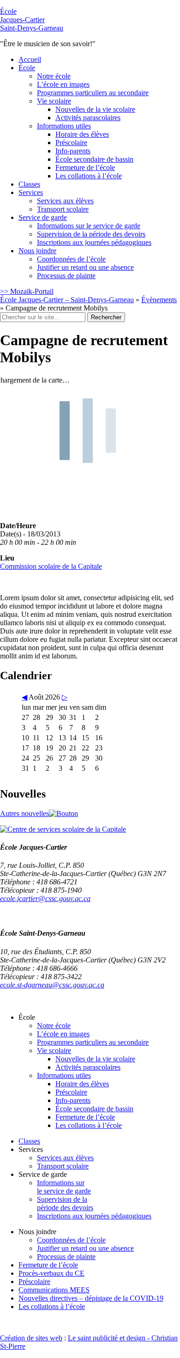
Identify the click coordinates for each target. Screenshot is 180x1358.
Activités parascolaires (87, 118)
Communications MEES (54, 1290)
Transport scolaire (63, 209)
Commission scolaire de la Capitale (51, 566)
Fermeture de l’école (85, 167)
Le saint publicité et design (106, 1338)
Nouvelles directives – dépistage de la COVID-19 (90, 1298)
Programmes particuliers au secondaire (93, 93)
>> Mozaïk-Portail (27, 291)
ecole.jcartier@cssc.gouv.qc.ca (45, 898)
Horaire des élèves (82, 134)
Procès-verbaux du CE (51, 1273)
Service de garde (42, 217)
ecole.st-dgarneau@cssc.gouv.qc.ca (52, 985)
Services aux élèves (65, 201)
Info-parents (72, 151)
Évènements (159, 300)
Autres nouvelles (24, 813)
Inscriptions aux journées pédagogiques (94, 242)
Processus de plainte (66, 276)
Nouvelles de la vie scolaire (95, 109)
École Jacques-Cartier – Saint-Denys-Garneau (67, 300)
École (31, 19)
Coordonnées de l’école (71, 259)
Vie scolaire (54, 101)
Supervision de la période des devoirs (91, 234)
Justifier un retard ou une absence (85, 267)
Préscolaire (71, 142)
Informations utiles (64, 126)
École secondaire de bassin (94, 159)
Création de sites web (31, 1338)
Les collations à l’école (88, 176)
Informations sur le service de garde (88, 226)
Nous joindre (37, 251)
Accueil (29, 59)
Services (30, 192)
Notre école (54, 76)
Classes (29, 184)
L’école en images (63, 84)
